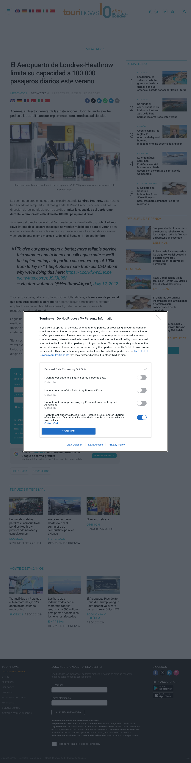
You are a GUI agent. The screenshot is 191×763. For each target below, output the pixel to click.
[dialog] (95, 382)
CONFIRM (69, 431)
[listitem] (95, 369)
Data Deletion (74, 444)
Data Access (95, 444)
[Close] (160, 318)
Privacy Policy (117, 444)
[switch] (142, 377)
